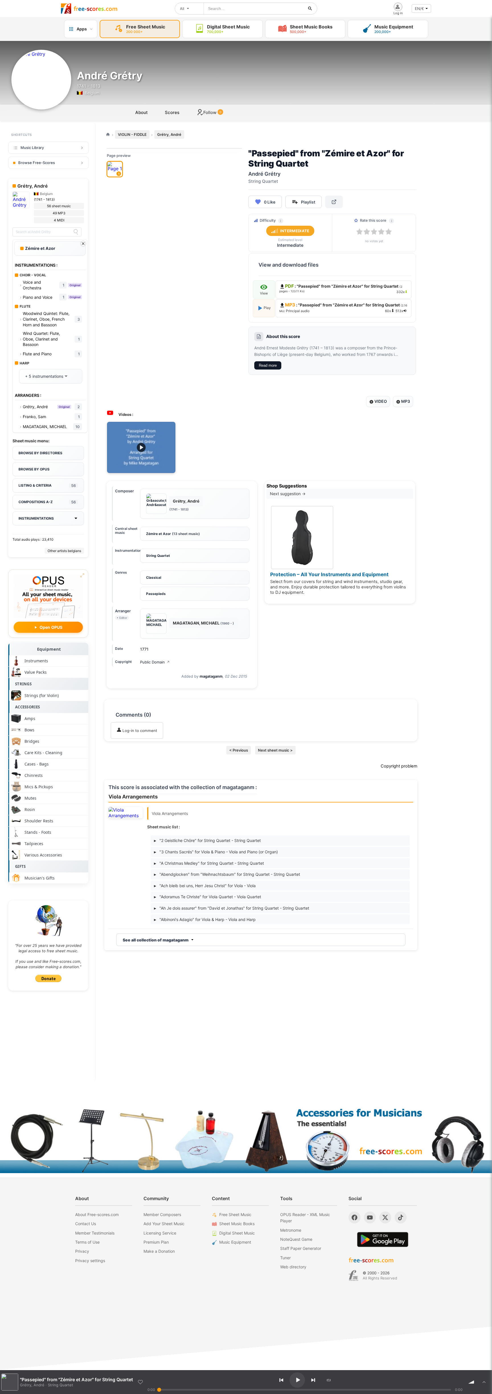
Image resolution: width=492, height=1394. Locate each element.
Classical (153, 577)
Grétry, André (169, 134)
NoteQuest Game (296, 1239)
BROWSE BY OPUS (34, 469)
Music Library (32, 147)
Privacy (82, 1251)
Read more (268, 365)
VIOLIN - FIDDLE (132, 134)
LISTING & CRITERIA (47, 485)
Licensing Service (160, 1233)
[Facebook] (354, 1217)
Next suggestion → (288, 493)
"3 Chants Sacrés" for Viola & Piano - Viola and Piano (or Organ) (216, 851)
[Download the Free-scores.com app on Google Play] (382, 1239)
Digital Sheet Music (237, 1233)
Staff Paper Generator (300, 1248)
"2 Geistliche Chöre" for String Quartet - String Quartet (207, 840)
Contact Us (85, 1223)
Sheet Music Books (237, 1223)
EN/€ (419, 8)
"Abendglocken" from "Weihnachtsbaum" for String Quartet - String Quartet (227, 874)
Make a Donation (159, 1251)
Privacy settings (90, 1260)
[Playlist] (484, 1382)
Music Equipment (235, 1242)
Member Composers (162, 1214)
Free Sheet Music (235, 1214)
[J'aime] (140, 1382)
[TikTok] (401, 1217)
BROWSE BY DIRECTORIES (40, 453)
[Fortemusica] (353, 1275)
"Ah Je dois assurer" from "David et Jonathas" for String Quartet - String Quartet (231, 908)
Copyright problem (399, 766)
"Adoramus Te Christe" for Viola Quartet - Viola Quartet (207, 896)
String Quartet (158, 555)
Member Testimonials (94, 1233)
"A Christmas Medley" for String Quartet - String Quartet (209, 863)
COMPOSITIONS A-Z (47, 502)
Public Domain (155, 662)
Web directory (293, 1266)
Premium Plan (156, 1242)
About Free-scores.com (97, 1214)
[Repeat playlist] (329, 1380)
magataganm (211, 676)
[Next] (313, 1380)
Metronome (290, 1230)
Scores (172, 112)
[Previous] (281, 1380)
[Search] (76, 232)
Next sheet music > (275, 750)
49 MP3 (59, 213)
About (141, 112)
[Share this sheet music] (334, 202)
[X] (385, 1217)
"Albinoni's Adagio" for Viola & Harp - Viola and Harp (205, 919)
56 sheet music (59, 206)
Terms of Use (87, 1242)
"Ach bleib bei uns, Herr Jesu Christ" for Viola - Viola (205, 885)
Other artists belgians (64, 551)
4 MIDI (59, 220)
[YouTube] (370, 1217)
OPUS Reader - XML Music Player (305, 1217)
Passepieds (156, 594)
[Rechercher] (310, 8)
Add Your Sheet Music (164, 1223)
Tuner (285, 1257)
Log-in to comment (139, 730)
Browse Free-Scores (36, 162)
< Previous (238, 750)
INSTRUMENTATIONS (36, 518)
